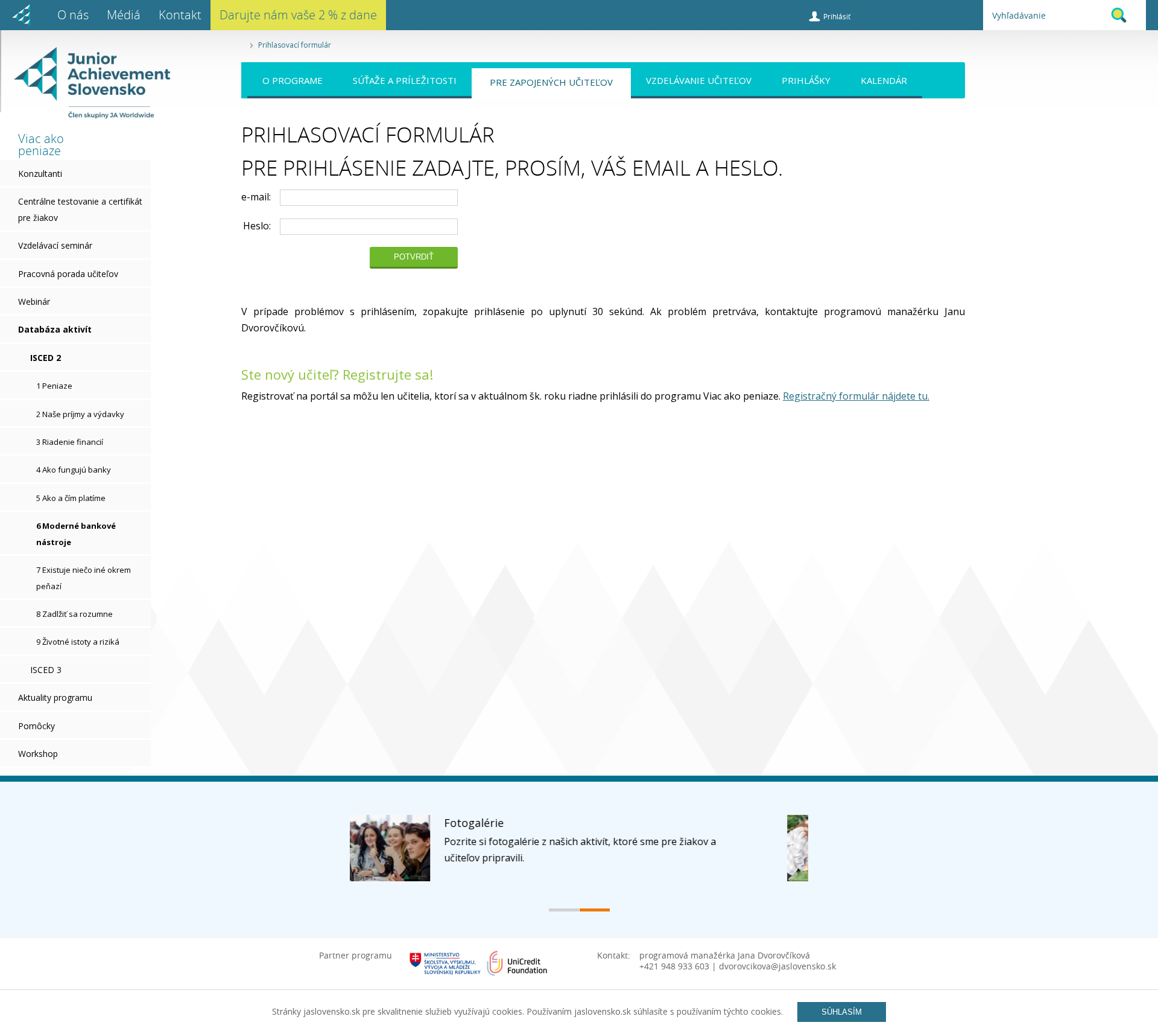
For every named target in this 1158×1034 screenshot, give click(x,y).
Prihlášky (806, 80)
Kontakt (180, 15)
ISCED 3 (46, 669)
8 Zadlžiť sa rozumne (74, 613)
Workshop (38, 753)
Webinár (34, 301)
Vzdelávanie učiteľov (698, 80)
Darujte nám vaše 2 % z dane (298, 15)
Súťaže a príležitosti (405, 80)
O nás (73, 15)
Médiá (124, 15)
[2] (595, 910)
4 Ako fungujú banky (73, 469)
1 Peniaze (54, 385)
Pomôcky (36, 726)
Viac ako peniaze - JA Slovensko (85, 83)
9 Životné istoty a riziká (77, 641)
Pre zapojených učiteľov (551, 82)
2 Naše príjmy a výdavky (80, 414)
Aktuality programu (55, 697)
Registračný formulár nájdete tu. (856, 396)
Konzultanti (40, 173)
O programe (292, 80)
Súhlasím (841, 1011)
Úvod (21, 15)
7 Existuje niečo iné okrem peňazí (83, 577)
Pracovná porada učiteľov (68, 273)
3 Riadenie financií (69, 441)
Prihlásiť (836, 16)
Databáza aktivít (55, 329)
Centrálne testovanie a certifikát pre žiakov (80, 209)
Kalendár (884, 80)
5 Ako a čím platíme (71, 498)
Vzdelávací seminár (55, 245)
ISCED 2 (45, 357)
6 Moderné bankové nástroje (76, 533)
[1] (564, 910)
